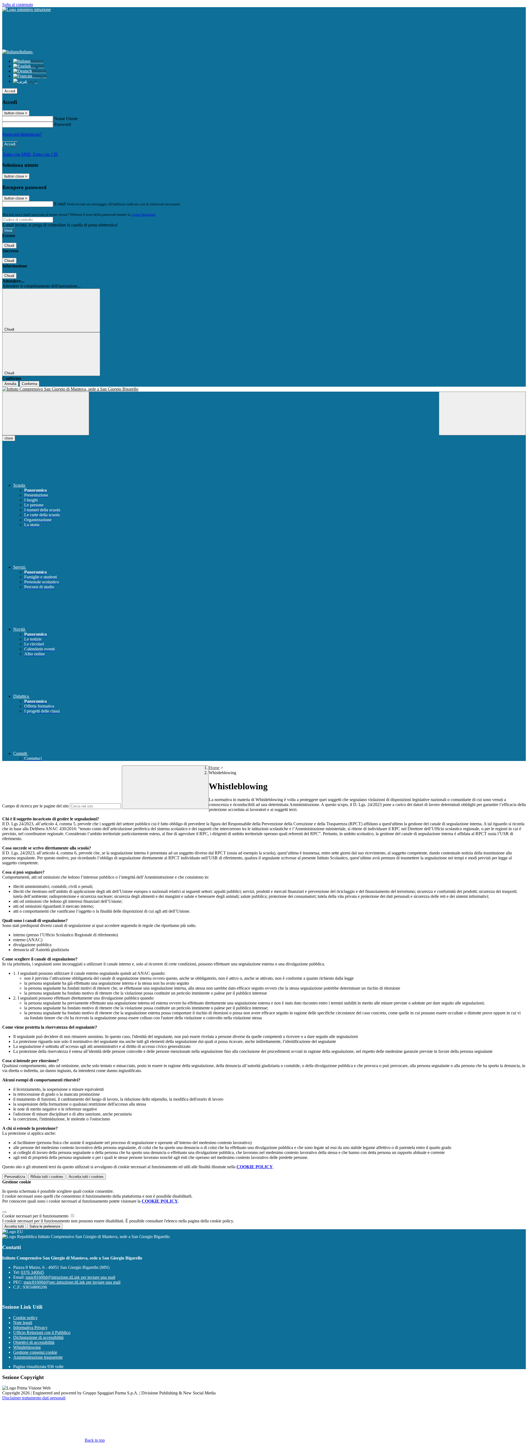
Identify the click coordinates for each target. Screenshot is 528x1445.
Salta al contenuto (17, 4)
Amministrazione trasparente (38, 1357)
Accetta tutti (86, 1177)
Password (62, 124)
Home (214, 767)
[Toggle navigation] (45, 413)
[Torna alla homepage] (264, 389)
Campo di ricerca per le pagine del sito (35, 806)
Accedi (9, 91)
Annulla (10, 384)
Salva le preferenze (44, 1226)
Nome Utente (66, 118)
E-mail (60, 203)
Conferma (29, 384)
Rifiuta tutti (47, 1177)
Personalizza (14, 1177)
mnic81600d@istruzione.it (70, 1277)
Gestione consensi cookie (35, 1352)
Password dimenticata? (22, 134)
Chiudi (9, 245)
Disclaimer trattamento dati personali (33, 1398)
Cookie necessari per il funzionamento (36, 1216)
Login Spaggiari (143, 214)
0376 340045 (32, 1272)
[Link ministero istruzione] (26, 9)
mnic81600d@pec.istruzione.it (72, 1282)
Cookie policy (25, 1317)
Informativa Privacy (30, 1327)
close (8, 438)
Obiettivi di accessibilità (33, 1342)
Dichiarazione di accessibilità (38, 1337)
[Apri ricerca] (482, 413)
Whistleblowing (27, 1347)
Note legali (22, 1322)
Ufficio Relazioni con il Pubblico (41, 1332)
